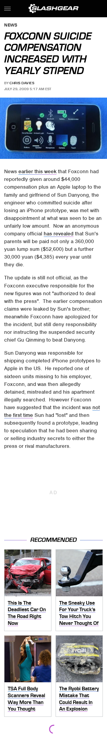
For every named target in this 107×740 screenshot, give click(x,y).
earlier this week (37, 171)
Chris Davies (22, 83)
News (10, 25)
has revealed (58, 233)
